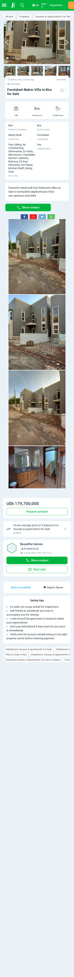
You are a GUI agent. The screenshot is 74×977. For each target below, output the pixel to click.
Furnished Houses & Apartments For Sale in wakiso (33, 659)
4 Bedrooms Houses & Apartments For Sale (28, 649)
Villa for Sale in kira (16, 654)
